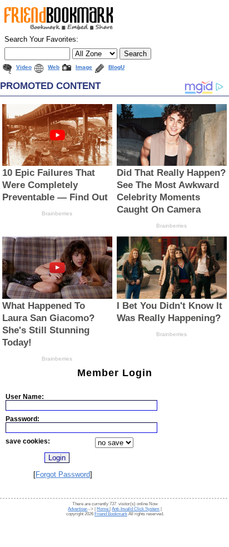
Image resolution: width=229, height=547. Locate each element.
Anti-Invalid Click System (136, 508)
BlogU (116, 67)
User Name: (25, 396)
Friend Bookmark (110, 513)
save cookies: (28, 441)
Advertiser (77, 508)
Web (53, 67)
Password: (22, 418)
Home (103, 508)
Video (24, 67)
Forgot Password (63, 474)
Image (84, 67)
